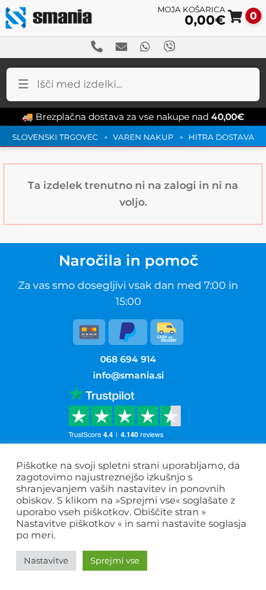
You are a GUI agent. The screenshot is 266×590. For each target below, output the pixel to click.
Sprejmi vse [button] (114, 560)
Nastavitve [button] (46, 560)
